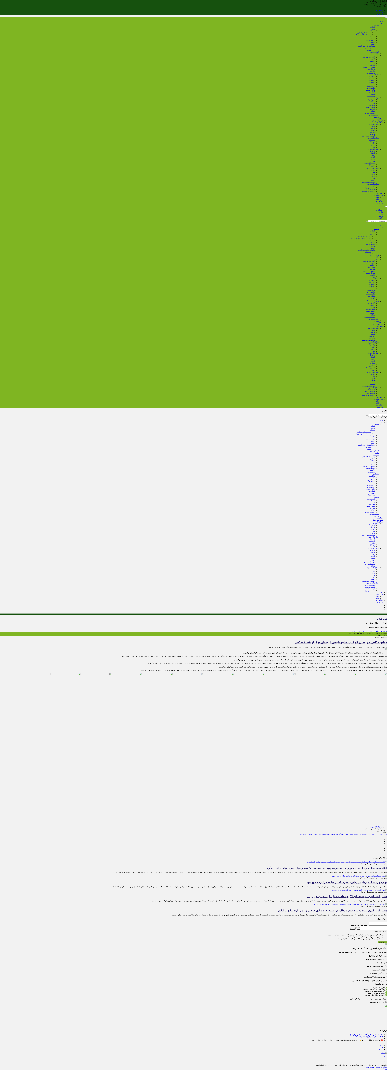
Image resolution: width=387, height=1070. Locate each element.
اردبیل (373, 155)
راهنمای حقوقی (370, 113)
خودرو (373, 94)
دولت (373, 42)
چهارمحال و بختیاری (368, 182)
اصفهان (372, 180)
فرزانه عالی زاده (376, 827)
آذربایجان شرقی (369, 163)
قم (374, 172)
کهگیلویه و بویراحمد (368, 136)
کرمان (373, 128)
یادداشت (380, 119)
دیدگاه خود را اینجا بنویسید (359, 925)
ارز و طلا (372, 78)
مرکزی (372, 176)
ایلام (373, 143)
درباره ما (380, 14)
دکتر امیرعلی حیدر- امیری (366, 46)
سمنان (372, 159)
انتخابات (372, 31)
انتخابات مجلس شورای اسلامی (360, 34)
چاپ (381, 12)
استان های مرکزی (373, 168)
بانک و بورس (371, 88)
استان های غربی (373, 138)
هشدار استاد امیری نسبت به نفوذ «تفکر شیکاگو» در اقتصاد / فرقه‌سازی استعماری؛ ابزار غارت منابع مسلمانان (332, 910)
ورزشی (376, 117)
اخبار (381, 23)
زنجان (373, 166)
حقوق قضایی (370, 105)
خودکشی (372, 109)
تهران (373, 170)
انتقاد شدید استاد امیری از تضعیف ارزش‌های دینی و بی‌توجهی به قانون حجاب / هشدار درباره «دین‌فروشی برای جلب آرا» (327, 868)
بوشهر (373, 130)
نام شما (357, 927)
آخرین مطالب (373, 631)
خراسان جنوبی (370, 186)
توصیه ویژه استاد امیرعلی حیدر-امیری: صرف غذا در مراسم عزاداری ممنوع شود (347, 882)
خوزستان (372, 132)
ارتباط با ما (379, 10)
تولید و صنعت (370, 90)
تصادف (372, 101)
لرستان (372, 145)
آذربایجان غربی (370, 164)
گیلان (373, 157)
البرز (373, 161)
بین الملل (372, 36)
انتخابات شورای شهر (364, 32)
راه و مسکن (371, 96)
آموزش (372, 59)
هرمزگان (372, 134)
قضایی (372, 27)
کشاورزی (371, 92)
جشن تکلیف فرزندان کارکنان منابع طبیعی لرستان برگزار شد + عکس (341, 642)
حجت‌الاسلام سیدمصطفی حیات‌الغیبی (366, 834)
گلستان (372, 153)
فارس (373, 126)
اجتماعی (376, 55)
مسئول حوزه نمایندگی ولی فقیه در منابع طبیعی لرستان (334, 834)
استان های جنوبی (373, 124)
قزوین (373, 174)
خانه (381, 21)
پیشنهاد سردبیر (374, 115)
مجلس (372, 29)
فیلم (377, 199)
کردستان (372, 140)
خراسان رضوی (370, 187)
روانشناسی (371, 73)
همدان (373, 147)
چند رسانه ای (378, 195)
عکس (377, 197)
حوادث (377, 98)
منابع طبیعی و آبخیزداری (308, 834)
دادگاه (373, 111)
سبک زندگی (371, 63)
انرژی (373, 84)
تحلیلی (373, 38)
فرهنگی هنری (374, 52)
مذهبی (377, 53)
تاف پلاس (380, 193)
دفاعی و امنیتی (370, 40)
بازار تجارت (371, 86)
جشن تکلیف (383, 834)
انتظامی (372, 61)
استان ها (380, 122)
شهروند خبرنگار (378, 120)
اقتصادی (376, 75)
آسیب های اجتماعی (368, 57)
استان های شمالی (373, 149)
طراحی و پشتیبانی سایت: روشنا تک (375, 1067)
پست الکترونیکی (354, 929)
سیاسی (376, 25)
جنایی (373, 103)
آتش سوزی (371, 99)
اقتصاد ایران (371, 80)
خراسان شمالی (370, 189)
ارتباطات (372, 76)
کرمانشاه (372, 142)
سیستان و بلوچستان (368, 191)
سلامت (372, 65)
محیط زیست (370, 69)
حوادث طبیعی (370, 107)
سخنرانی (368, 48)
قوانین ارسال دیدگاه (380, 931)
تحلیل (369, 50)
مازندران (372, 151)
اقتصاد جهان (371, 82)
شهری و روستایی (369, 67)
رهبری (373, 44)
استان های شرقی (373, 184)
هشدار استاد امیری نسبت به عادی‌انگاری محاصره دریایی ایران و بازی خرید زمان (347, 896)
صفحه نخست (382, 631)
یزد (374, 178)
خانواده (372, 71)
